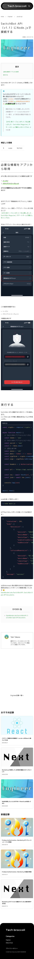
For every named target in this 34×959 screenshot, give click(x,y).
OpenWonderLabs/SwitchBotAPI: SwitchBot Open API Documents (17, 617)
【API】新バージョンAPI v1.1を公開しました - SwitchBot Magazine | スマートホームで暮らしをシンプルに (18, 124)
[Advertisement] (17, 670)
